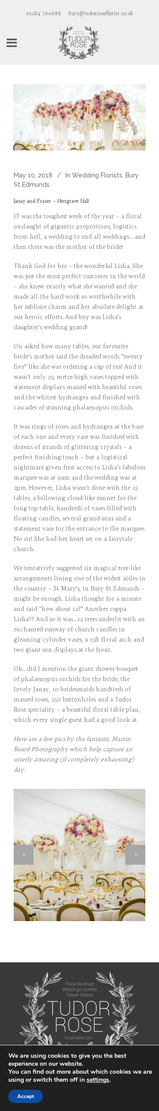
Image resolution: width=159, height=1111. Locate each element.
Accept (25, 1096)
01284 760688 (43, 13)
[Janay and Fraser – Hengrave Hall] (79, 117)
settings (98, 1080)
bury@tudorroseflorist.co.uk (100, 13)
